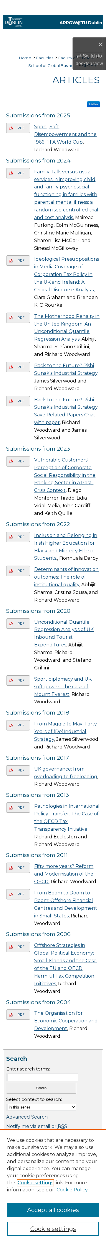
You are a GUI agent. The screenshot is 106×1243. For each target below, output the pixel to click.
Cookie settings (35, 1182)
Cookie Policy (72, 1190)
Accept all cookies (53, 1210)
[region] (53, 1186)
